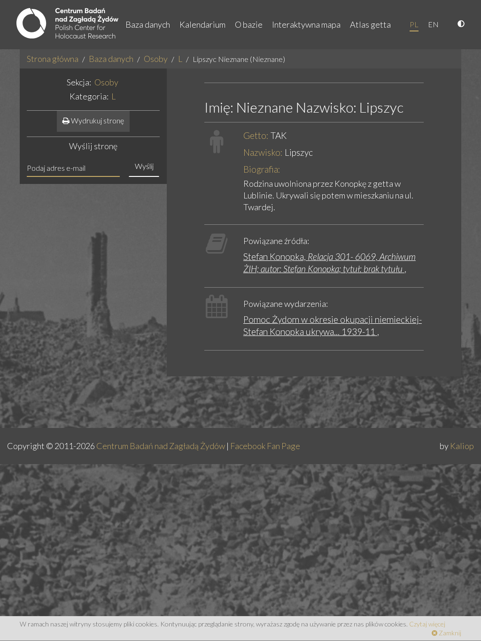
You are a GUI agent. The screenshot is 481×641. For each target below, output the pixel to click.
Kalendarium (202, 24)
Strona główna (52, 58)
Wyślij (144, 165)
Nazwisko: (263, 152)
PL (414, 24)
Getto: (256, 135)
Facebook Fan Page (265, 446)
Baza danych (147, 24)
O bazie (249, 24)
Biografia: (261, 169)
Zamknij (449, 633)
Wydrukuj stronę (97, 120)
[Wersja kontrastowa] (462, 24)
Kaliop (462, 446)
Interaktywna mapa (306, 24)
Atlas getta (370, 24)
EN (433, 24)
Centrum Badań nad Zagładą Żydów (160, 446)
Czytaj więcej (427, 624)
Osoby (156, 58)
